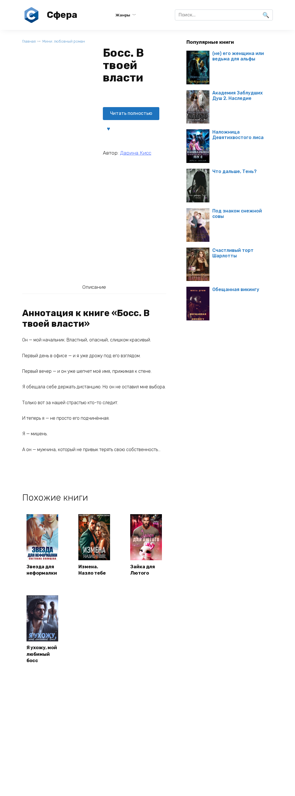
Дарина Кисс (135, 153)
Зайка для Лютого (142, 570)
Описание (94, 287)
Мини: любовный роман (63, 41)
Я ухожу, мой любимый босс (42, 654)
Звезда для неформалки (42, 570)
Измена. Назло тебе (92, 570)
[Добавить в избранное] (108, 128)
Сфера (62, 14)
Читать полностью (131, 113)
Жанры (123, 15)
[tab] (94, 287)
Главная (29, 41)
